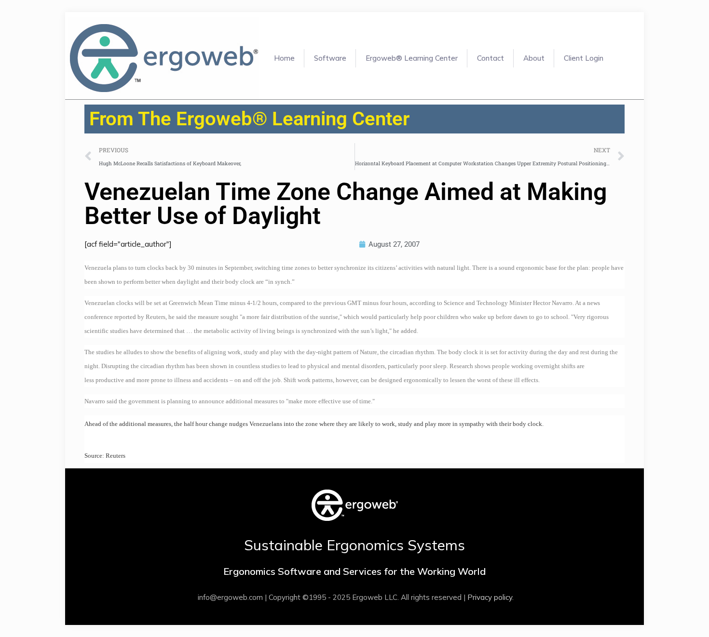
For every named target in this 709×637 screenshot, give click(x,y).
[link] (355, 505)
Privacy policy (489, 597)
